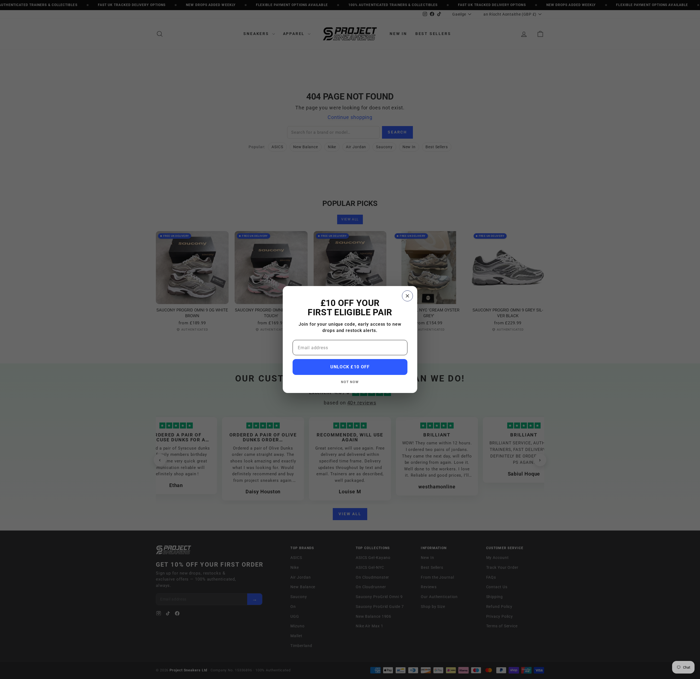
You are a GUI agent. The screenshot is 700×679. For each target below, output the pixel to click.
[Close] (407, 295)
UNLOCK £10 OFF (350, 366)
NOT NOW (350, 382)
